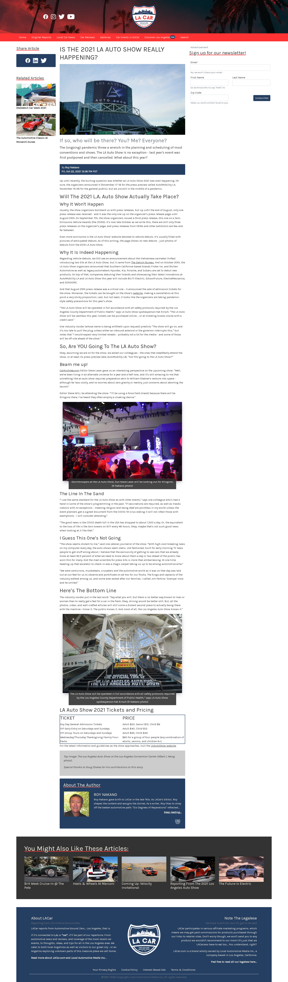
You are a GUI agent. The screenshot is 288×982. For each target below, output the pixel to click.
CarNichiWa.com (70, 370)
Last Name (238, 77)
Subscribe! (261, 98)
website (138, 293)
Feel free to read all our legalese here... (234, 961)
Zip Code (195, 92)
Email (194, 62)
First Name (197, 77)
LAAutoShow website (163, 745)
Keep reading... (173, 812)
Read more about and (68, 957)
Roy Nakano (105, 794)
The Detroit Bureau (142, 262)
